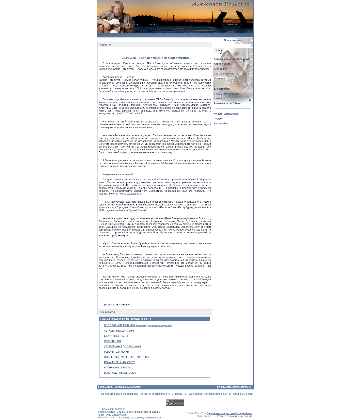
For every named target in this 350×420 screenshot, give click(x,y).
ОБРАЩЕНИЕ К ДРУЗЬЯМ (119, 330)
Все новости (107, 312)
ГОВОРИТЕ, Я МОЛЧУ (116, 351)
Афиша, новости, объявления (232, 59)
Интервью (220, 78)
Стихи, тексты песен (226, 93)
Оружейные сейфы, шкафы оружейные (229, 413)
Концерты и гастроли (226, 113)
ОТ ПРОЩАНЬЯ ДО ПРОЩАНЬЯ (122, 346)
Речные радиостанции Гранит (234, 416)
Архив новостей (223, 64)
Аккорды (219, 98)
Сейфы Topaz (125, 411)
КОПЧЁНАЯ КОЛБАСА (117, 367)
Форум (218, 118)
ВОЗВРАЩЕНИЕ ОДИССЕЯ (120, 372)
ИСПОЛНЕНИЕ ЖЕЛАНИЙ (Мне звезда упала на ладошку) (138, 325)
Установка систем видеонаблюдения (139, 417)
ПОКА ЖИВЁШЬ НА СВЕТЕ (119, 362)
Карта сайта (221, 123)
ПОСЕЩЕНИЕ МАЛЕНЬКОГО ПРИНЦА (126, 357)
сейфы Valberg (142, 411)
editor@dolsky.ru (241, 387)
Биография (220, 68)
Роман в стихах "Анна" (228, 103)
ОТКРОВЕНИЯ (112, 341)
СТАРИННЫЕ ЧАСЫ (116, 336)
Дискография (222, 88)
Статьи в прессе (224, 73)
